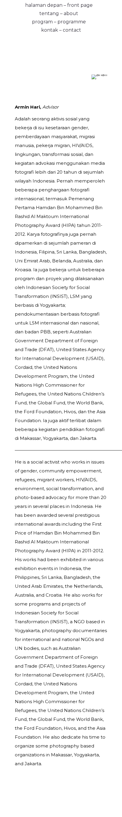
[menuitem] (59, 4)
